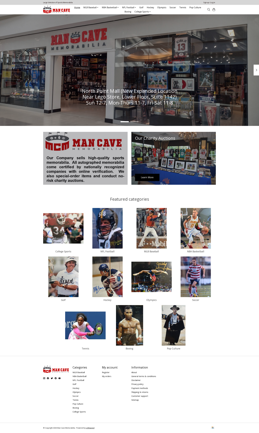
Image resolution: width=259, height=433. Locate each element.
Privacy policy (137, 384)
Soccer (173, 7)
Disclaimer (136, 380)
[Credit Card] (212, 428)
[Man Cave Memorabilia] (56, 9)
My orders (106, 376)
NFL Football (107, 251)
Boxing (128, 11)
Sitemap (135, 400)
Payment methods (139, 388)
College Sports (63, 251)
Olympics (161, 7)
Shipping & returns (139, 392)
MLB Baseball (151, 251)
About (134, 372)
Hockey (150, 7)
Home (77, 7)
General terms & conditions (143, 376)
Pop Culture (195, 7)
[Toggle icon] (209, 9)
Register (106, 372)
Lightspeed (90, 428)
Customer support (139, 396)
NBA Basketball (195, 251)
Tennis (182, 7)
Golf (141, 7)
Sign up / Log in (209, 2)
